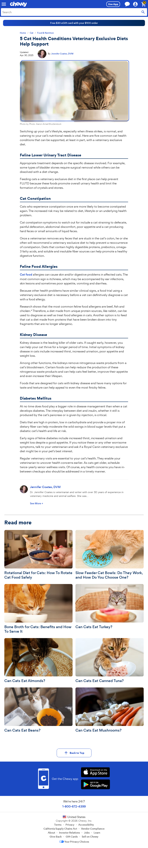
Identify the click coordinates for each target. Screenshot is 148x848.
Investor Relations (69, 832)
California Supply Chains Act (60, 828)
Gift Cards (72, 836)
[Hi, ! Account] (137, 4)
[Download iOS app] (95, 772)
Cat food (26, 274)
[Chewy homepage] (18, 4)
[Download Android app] (95, 784)
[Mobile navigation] (4, 4)
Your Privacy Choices (76, 841)
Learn (97, 832)
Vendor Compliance (93, 828)
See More (36, 503)
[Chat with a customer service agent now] (127, 4)
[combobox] (74, 12)
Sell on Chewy (90, 836)
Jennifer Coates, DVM (62, 53)
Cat (31, 33)
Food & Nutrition (45, 33)
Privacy (70, 824)
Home (23, 33)
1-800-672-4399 (74, 806)
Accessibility (86, 824)
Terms (58, 824)
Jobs (87, 832)
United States (76, 817)
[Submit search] (143, 12)
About (51, 832)
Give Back (56, 836)
